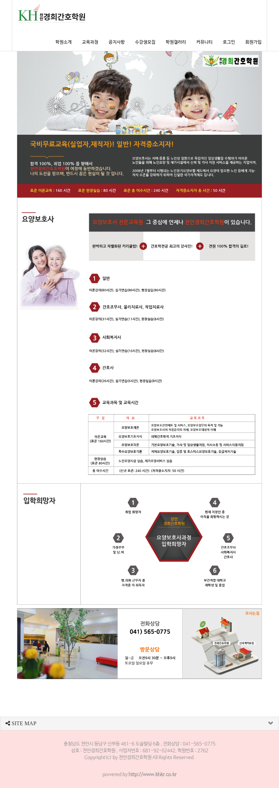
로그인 (229, 42)
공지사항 (117, 42)
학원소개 (63, 42)
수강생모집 (145, 42)
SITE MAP (23, 723)
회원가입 (253, 42)
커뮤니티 (204, 42)
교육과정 (90, 42)
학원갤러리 (176, 42)
